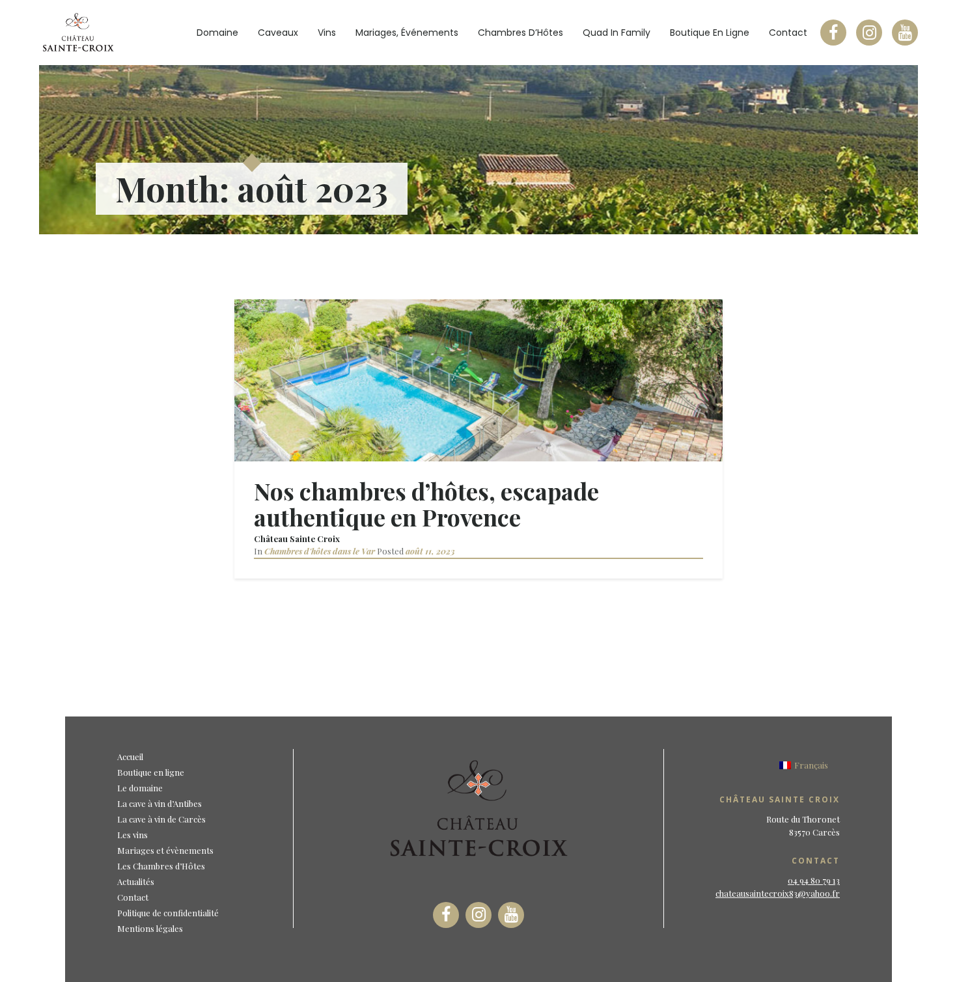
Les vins (132, 834)
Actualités (135, 881)
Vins (327, 32)
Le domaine (140, 787)
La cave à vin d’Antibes (159, 803)
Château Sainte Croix (297, 538)
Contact (788, 32)
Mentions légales (150, 928)
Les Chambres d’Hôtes (161, 865)
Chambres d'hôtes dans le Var (319, 550)
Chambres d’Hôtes (520, 32)
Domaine (217, 32)
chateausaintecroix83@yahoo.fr (777, 893)
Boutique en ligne (709, 32)
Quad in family (616, 32)
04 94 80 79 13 (814, 880)
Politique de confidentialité (168, 912)
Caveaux (278, 32)
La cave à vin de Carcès (161, 819)
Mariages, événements (406, 32)
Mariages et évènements (165, 850)
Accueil (130, 756)
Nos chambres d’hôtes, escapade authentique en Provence (426, 503)
